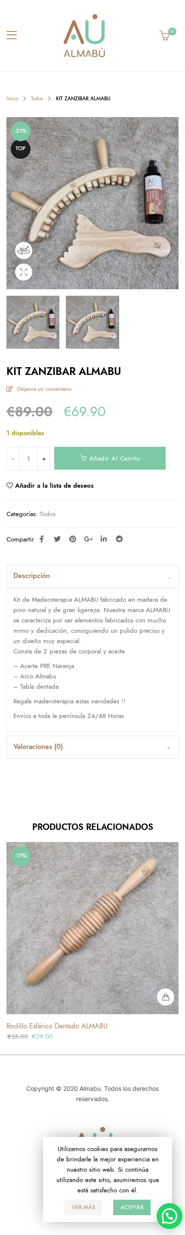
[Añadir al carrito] (165, 997)
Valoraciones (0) (38, 747)
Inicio (12, 98)
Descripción (31, 576)
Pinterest (72, 539)
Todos (37, 98)
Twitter (57, 539)
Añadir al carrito (114, 458)
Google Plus (88, 539)
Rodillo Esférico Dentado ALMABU (57, 1026)
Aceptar (131, 1207)
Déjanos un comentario (44, 389)
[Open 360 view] (23, 250)
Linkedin (103, 539)
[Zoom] (23, 272)
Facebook (41, 539)
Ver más (83, 1207)
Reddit (119, 539)
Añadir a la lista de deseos (54, 485)
